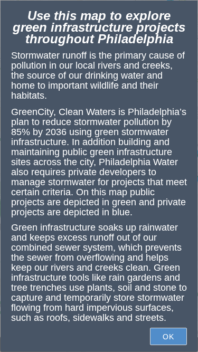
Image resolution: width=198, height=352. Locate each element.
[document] (99, 169)
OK (168, 336)
